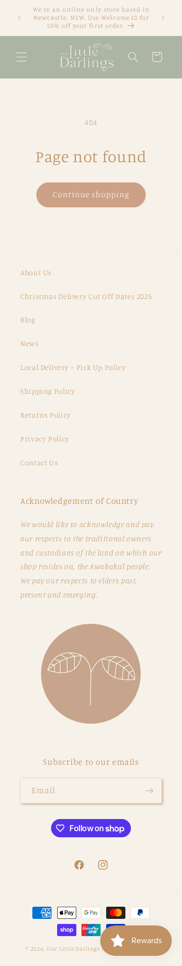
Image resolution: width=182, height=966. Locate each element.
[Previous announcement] (19, 18)
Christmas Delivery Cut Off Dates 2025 (86, 296)
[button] (21, 56)
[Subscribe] (149, 790)
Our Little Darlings (73, 948)
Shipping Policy (47, 391)
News (29, 343)
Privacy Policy (44, 438)
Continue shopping (91, 194)
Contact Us (39, 462)
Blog (27, 319)
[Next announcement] (163, 18)
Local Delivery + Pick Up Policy (73, 367)
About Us (36, 272)
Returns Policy (45, 415)
